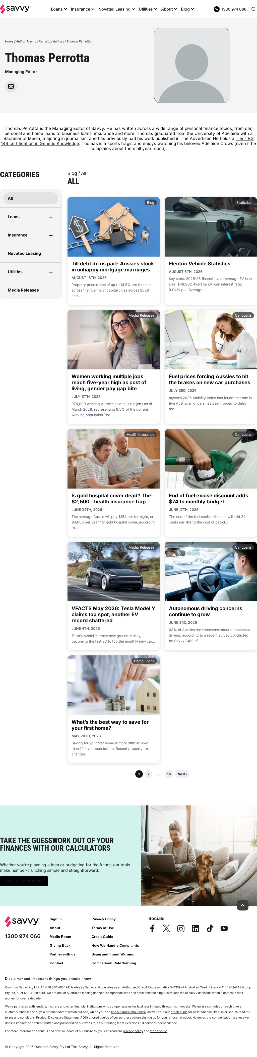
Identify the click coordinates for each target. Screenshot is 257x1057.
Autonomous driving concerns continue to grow (205, 611)
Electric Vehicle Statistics (199, 264)
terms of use (158, 1031)
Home (9, 41)
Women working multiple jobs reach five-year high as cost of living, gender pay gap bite (109, 382)
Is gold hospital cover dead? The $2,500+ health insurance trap (111, 499)
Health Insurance (140, 434)
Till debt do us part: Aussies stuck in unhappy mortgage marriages (113, 267)
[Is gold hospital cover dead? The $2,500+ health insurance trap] (114, 459)
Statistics (243, 202)
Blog (150, 202)
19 (169, 774)
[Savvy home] (15, 9)
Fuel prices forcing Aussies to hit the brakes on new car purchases (209, 379)
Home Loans (144, 661)
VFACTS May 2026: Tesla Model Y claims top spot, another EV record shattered (113, 614)
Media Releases (141, 315)
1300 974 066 (234, 9)
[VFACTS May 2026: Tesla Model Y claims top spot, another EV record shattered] (114, 571)
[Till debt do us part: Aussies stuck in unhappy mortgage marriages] (114, 227)
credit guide (179, 1012)
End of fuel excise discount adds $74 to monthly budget (208, 499)
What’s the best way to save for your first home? (110, 725)
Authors (58, 41)
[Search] (253, 9)
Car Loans (243, 315)
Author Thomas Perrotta (33, 41)
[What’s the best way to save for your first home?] (114, 685)
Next (182, 774)
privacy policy (133, 1031)
